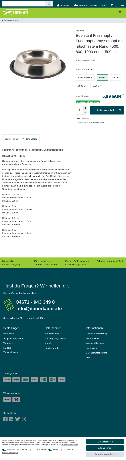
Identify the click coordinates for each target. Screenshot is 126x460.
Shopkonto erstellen (13, 338)
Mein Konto (8, 333)
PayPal (55, 449)
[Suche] (49, 3)
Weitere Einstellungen (10, 453)
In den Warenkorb (105, 110)
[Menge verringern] (85, 112)
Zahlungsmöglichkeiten (56, 338)
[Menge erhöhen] (85, 108)
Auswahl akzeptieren (105, 454)
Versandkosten (98, 122)
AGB (88, 357)
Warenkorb (8, 343)
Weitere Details (29, 139)
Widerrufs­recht (93, 338)
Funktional (69, 449)
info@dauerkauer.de (39, 308)
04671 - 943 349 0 (35, 302)
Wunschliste (84, 119)
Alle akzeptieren (105, 441)
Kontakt (48, 343)
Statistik (25, 449)
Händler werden (52, 348)
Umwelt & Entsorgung (96, 333)
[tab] (11, 138)
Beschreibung (11, 139)
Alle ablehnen (105, 448)
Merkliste (7, 348)
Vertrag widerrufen (95, 343)
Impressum (91, 348)
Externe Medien (40, 449)
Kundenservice (52, 333)
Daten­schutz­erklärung (96, 353)
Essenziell (11, 449)
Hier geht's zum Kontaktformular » (20, 293)
